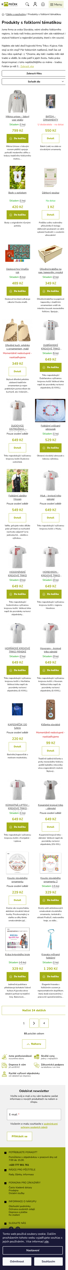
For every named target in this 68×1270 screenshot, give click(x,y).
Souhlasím (48, 1261)
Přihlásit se (19, 1136)
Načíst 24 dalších (34, 1010)
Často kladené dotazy (20, 1187)
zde (46, 1241)
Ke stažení (14, 1215)
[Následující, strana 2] (34, 1023)
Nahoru (36, 1044)
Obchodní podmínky (20, 1206)
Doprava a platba (18, 1212)
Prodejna (13, 1190)
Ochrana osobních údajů (22, 1209)
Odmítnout (17, 1261)
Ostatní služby (16, 1193)
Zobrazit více (27, 66)
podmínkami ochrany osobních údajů (39, 1125)
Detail (50, 138)
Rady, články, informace (21, 1174)
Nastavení (32, 1250)
